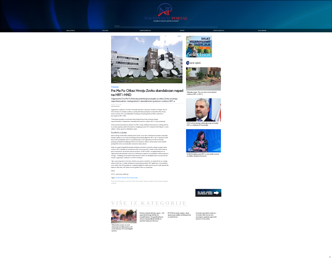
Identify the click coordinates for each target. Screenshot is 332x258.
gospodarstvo (145, 30)
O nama (129, 251)
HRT (128, 178)
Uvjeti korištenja (132, 248)
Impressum (130, 244)
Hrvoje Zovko (134, 178)
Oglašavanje (130, 246)
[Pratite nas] (208, 193)
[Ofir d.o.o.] (330, 257)
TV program (130, 255)
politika (105, 30)
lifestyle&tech (218, 30)
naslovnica (70, 30)
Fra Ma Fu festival (121, 178)
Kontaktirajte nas (132, 253)
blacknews (262, 30)
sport (182, 30)
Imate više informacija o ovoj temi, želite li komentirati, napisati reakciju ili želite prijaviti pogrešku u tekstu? (139, 182)
